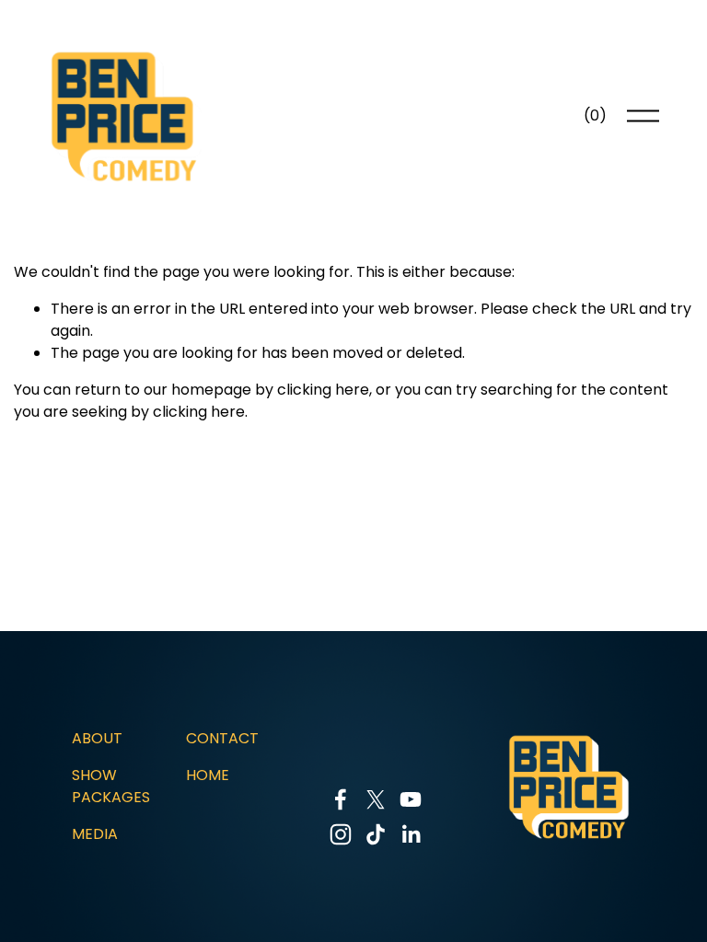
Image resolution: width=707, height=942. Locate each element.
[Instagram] (341, 834)
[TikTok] (376, 834)
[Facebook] (341, 799)
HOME (207, 775)
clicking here (323, 389)
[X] (376, 799)
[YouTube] (411, 799)
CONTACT (222, 738)
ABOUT (97, 738)
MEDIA (95, 833)
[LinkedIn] (411, 834)
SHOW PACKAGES (111, 786)
